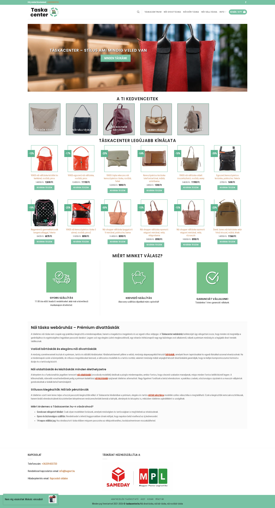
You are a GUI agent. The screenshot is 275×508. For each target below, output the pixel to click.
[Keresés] (138, 12)
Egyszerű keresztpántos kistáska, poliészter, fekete (227, 177)
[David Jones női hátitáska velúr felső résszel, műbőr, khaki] (227, 212)
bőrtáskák (170, 354)
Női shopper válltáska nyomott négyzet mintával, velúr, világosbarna (154, 232)
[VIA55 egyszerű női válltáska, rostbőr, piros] (81, 158)
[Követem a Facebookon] (246, 2)
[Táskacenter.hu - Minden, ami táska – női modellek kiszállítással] (44, 12)
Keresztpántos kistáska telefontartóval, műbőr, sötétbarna (154, 178)
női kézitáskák (101, 378)
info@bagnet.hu (67, 471)
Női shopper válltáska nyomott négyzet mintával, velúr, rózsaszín (191, 232)
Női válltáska (209, 12)
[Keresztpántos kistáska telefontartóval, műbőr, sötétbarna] (154, 158)
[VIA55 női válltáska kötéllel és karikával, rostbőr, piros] (44, 158)
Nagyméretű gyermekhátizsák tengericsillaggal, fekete (44, 231)
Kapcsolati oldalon (59, 478)
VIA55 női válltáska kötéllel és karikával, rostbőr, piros (44, 177)
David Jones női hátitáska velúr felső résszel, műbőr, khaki (227, 231)
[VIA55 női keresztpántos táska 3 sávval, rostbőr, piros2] (81, 212)
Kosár (150, 499)
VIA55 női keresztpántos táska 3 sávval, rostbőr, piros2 (81, 231)
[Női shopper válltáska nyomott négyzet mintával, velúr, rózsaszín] (190, 212)
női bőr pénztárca (156, 395)
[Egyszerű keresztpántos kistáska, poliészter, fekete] (227, 158)
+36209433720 (53, 2)
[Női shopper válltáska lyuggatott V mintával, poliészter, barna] (117, 212)
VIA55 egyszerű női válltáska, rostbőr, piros (81, 177)
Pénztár (159, 499)
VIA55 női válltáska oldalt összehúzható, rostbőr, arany (190, 177)
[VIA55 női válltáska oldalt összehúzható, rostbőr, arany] (190, 158)
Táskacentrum (153, 12)
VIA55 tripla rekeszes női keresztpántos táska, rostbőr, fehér (117, 178)
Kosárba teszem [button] (44, 187)
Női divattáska (172, 12)
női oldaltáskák (84, 374)
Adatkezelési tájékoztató (125, 499)
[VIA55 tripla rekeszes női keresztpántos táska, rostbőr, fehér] (117, 158)
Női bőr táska (191, 12)
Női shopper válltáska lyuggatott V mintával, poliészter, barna (118, 231)
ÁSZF (143, 499)
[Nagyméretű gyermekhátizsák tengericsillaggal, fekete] (44, 212)
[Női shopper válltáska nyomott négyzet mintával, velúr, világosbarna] (154, 212)
